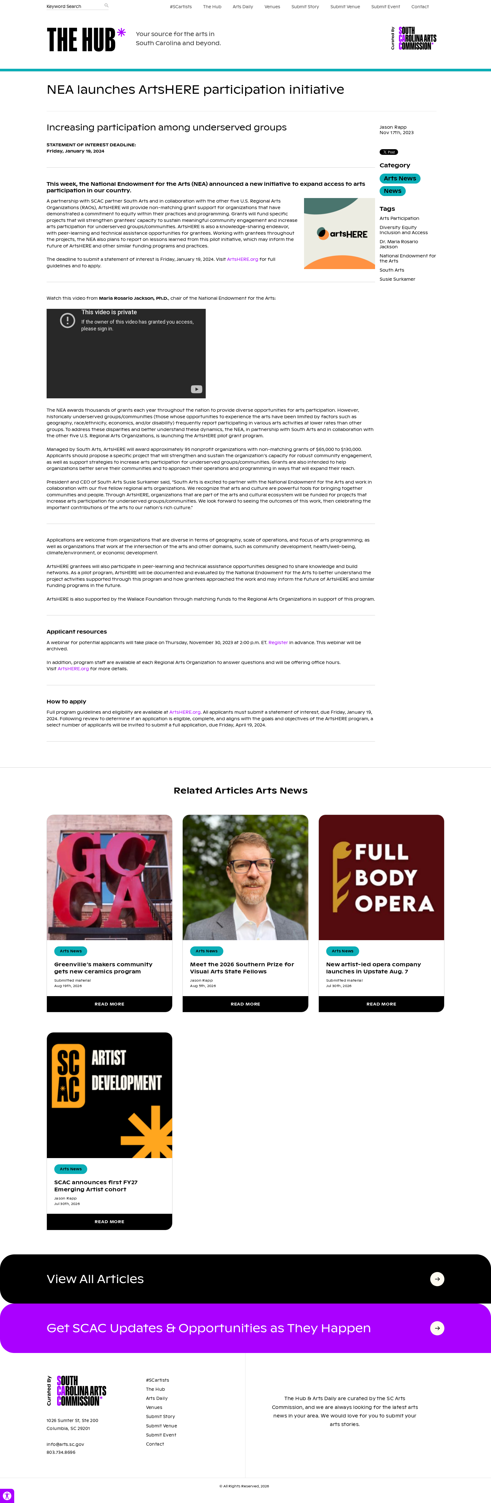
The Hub (212, 6)
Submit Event (385, 6)
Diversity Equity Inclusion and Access (404, 230)
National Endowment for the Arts (408, 258)
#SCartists (181, 6)
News (392, 191)
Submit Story (305, 6)
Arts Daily (243, 6)
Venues (272, 6)
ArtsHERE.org (242, 259)
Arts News (400, 178)
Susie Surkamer (397, 279)
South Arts (392, 270)
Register (279, 642)
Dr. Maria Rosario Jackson (399, 244)
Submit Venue (345, 6)
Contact (420, 6)
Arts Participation (399, 218)
